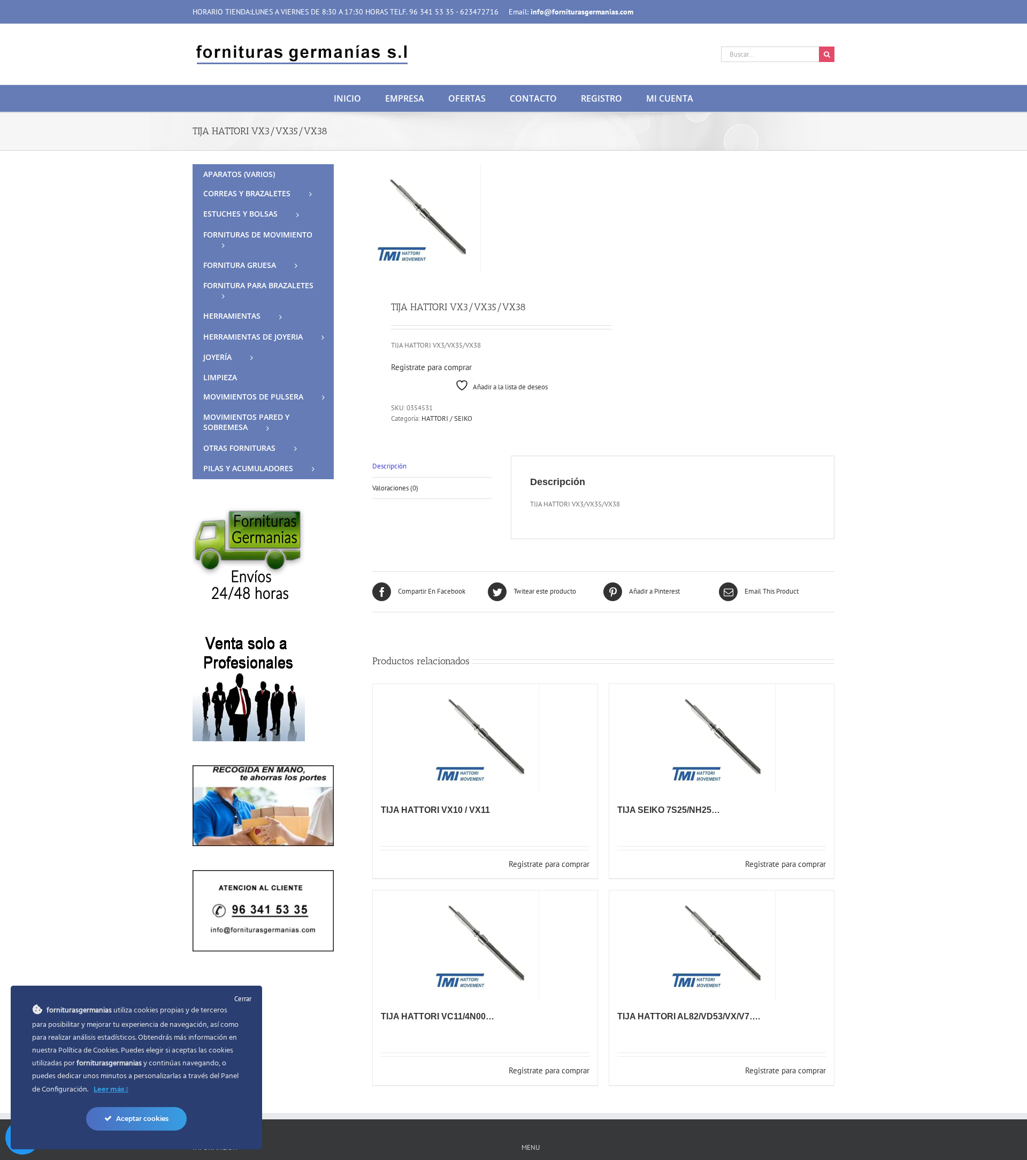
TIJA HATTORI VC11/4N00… (437, 1016)
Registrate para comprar (431, 367)
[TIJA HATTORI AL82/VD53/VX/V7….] (721, 945)
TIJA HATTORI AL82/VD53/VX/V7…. (688, 1016)
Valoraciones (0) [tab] (395, 488)
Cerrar (242, 998)
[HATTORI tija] (483, 218)
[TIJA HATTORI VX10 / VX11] (485, 738)
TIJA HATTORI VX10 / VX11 (435, 810)
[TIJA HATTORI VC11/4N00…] (485, 945)
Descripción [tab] (389, 466)
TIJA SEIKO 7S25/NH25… (668, 810)
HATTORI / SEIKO (446, 418)
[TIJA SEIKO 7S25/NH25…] (721, 738)
